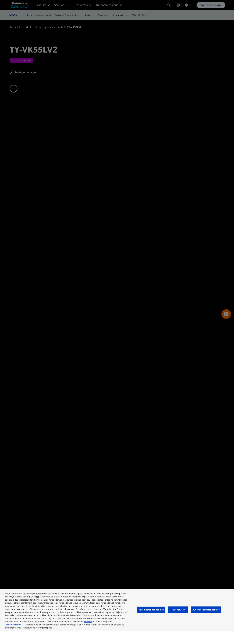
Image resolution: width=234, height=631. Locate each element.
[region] (117, 610)
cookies (88, 621)
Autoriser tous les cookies (206, 609)
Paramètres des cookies (151, 609)
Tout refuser (178, 609)
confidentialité (13, 624)
